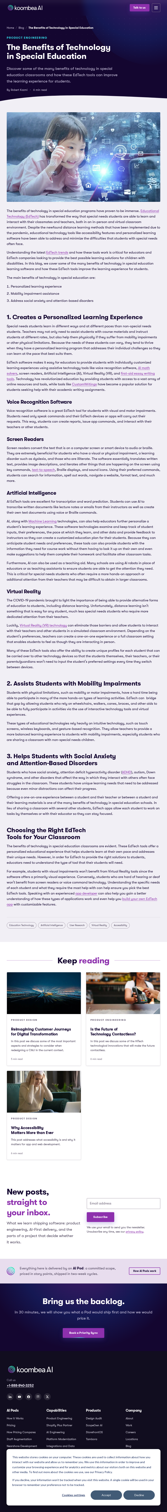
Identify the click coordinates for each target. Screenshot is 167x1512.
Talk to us (139, 8)
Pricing (11, 1425)
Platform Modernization (61, 1439)
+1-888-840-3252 (20, 1385)
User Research (77, 925)
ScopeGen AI (94, 1425)
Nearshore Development (22, 1446)
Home (10, 27)
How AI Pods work (144, 1271)
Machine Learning (43, 521)
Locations (132, 1439)
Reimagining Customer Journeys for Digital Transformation (41, 1031)
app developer (86, 893)
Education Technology (21, 925)
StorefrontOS (94, 1432)
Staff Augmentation (19, 1439)
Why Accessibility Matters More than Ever (32, 1130)
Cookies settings (73, 1495)
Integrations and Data (60, 1446)
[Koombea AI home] (67, 8)
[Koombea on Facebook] (28, 1396)
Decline (139, 1495)
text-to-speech (43, 470)
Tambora (91, 1439)
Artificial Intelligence (52, 925)
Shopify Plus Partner (59, 1425)
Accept (106, 1495)
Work (129, 1425)
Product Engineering (59, 1418)
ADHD (126, 772)
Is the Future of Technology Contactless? (113, 1031)
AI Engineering (55, 1432)
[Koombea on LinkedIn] (10, 1396)
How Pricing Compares (21, 1432)
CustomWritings (84, 384)
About (129, 1418)
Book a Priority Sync (83, 1333)
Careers (131, 1432)
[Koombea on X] (47, 1396)
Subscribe (100, 1217)
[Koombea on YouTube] (19, 1396)
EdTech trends (57, 252)
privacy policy (134, 1231)
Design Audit (94, 1418)
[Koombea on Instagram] (38, 1396)
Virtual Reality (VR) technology (43, 625)
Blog (21, 27)
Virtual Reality (99, 925)
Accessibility (120, 925)
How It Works (15, 1418)
